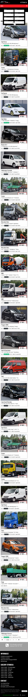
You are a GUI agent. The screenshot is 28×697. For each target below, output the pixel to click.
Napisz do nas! (11, 695)
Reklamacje (4, 661)
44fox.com (23, 695)
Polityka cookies (5, 658)
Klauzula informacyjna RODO (9, 659)
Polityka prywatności (6, 656)
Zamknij (24, 691)
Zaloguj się (24, 2)
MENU (2, 6)
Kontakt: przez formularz (8, 687)
